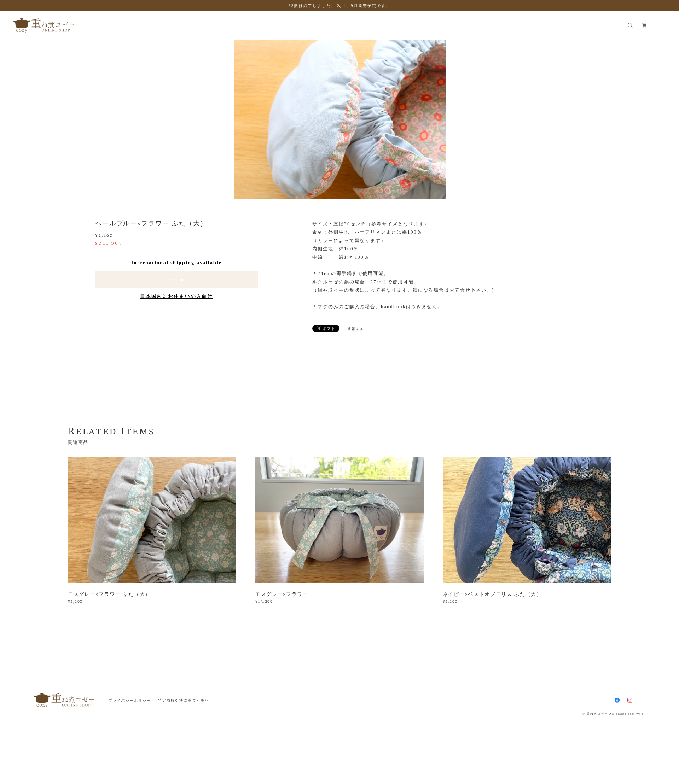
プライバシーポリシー (130, 700)
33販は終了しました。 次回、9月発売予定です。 (339, 6)
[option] (340, 119)
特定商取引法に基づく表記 (183, 700)
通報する (355, 329)
